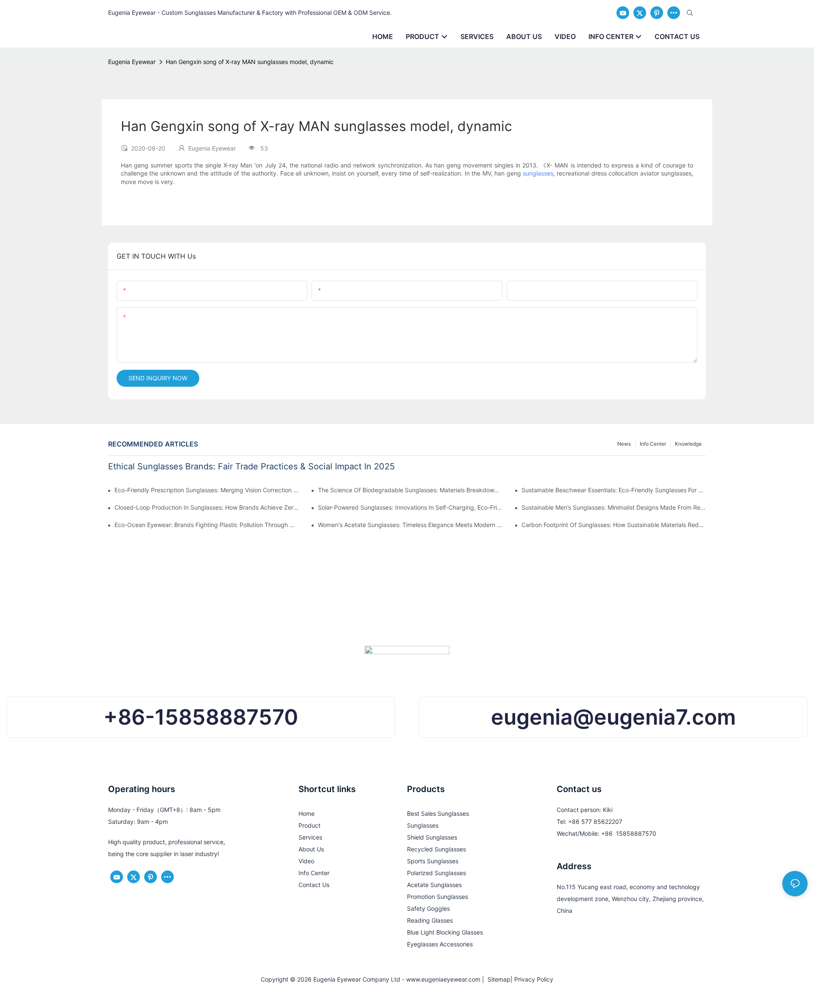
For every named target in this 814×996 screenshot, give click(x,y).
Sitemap (497, 979)
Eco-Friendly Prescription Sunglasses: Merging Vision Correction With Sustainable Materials (206, 490)
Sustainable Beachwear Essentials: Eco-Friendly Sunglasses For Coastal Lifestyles (613, 490)
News (624, 444)
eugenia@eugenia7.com (613, 717)
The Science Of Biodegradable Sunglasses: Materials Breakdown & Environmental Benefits (410, 490)
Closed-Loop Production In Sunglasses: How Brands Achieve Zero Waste (206, 507)
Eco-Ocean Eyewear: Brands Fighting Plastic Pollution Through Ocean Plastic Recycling (206, 524)
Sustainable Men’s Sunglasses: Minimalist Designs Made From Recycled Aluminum (613, 507)
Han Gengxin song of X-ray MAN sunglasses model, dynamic (250, 61)
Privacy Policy (533, 979)
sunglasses (538, 173)
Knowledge (688, 444)
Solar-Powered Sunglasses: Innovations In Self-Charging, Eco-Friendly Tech (410, 507)
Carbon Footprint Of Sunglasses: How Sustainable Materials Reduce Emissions (613, 524)
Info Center (653, 444)
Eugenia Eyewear (132, 61)
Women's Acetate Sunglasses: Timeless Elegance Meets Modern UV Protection (410, 524)
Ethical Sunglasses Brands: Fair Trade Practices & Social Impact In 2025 (251, 466)
